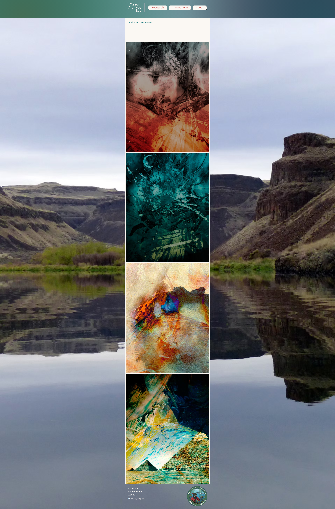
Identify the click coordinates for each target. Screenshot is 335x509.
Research (133, 489)
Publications (135, 492)
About (131, 495)
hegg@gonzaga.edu (137, 499)
